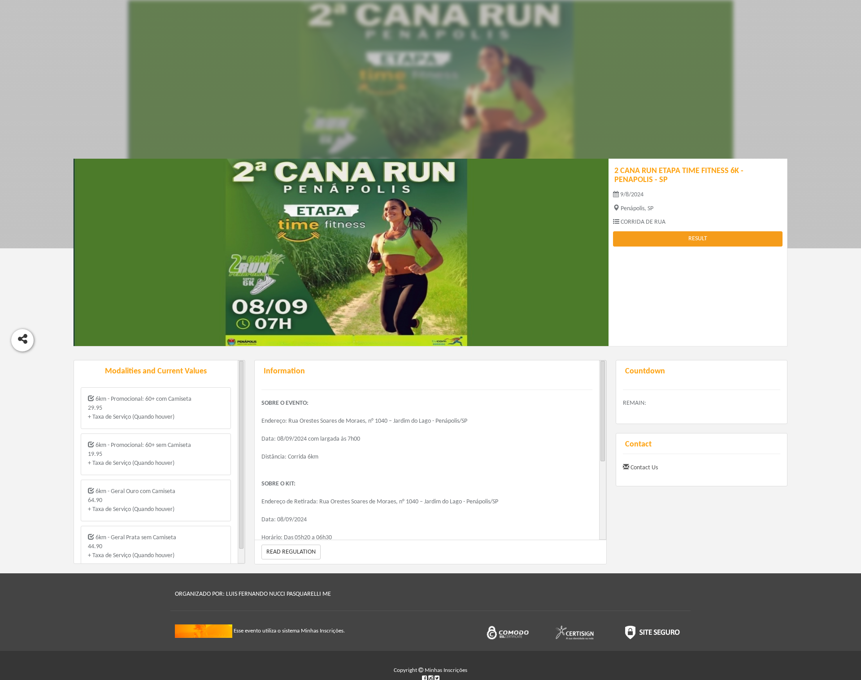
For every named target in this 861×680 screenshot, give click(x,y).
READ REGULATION (291, 552)
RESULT (697, 238)
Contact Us (643, 467)
